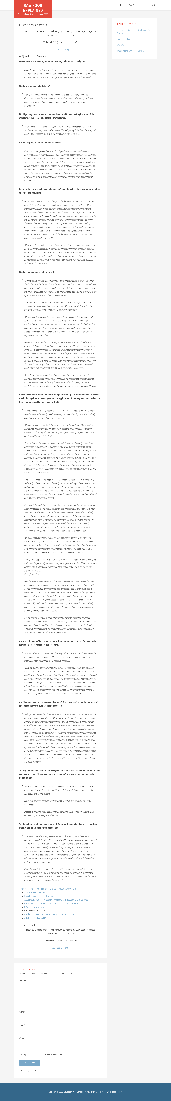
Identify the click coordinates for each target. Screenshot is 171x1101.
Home (21, 888)
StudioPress (101, 1092)
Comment (23, 980)
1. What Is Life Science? (34, 892)
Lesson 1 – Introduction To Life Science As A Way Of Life (51, 888)
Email (22, 1025)
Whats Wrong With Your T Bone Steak (132, 51)
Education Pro (69, 1092)
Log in (119, 1092)
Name (22, 1012)
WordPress (111, 1092)
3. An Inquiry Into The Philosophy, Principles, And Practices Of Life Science (56, 899)
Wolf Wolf (121, 45)
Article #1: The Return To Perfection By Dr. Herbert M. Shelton (50, 914)
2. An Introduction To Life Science (38, 896)
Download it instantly (60, 49)
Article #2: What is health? (35, 918)
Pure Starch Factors (125, 39)
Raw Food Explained (33, 8)
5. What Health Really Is (34, 907)
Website (22, 1038)
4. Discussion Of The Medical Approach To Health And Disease (51, 903)
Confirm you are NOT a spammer (34, 1070)
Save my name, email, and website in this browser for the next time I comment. (51, 1054)
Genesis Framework (85, 1092)
